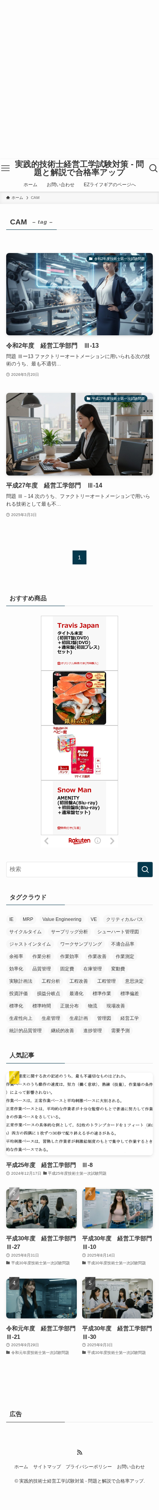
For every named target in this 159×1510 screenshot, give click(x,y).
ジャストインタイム (30, 944)
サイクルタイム (25, 931)
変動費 (118, 969)
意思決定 (134, 981)
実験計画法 (20, 981)
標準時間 (41, 1006)
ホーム (21, 1466)
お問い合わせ (131, 1466)
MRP (28, 919)
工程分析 (51, 981)
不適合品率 (122, 944)
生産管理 (51, 1018)
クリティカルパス (124, 919)
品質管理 (41, 969)
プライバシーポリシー (89, 1466)
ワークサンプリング (81, 944)
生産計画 (78, 1018)
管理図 (104, 1018)
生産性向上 (20, 1018)
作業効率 (69, 956)
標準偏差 (129, 993)
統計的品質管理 (25, 1030)
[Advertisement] (79, 79)
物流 (92, 1006)
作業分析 (41, 956)
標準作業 (102, 993)
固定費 (67, 969)
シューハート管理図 (118, 931)
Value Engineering (61, 919)
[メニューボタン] (5, 168)
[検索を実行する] (145, 869)
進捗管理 (92, 1030)
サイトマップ (47, 1466)
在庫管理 (92, 969)
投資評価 (18, 993)
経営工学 (129, 1018)
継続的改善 (62, 1030)
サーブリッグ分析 (69, 931)
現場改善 (116, 1006)
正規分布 (69, 1006)
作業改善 (97, 956)
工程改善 (78, 981)
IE (11, 919)
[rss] (79, 1452)
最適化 (76, 993)
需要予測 (120, 1030)
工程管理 (106, 981)
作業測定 (125, 956)
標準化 (16, 1006)
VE (94, 919)
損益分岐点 (48, 993)
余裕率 (16, 956)
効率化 (16, 969)
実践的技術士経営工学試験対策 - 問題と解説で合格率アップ (79, 168)
